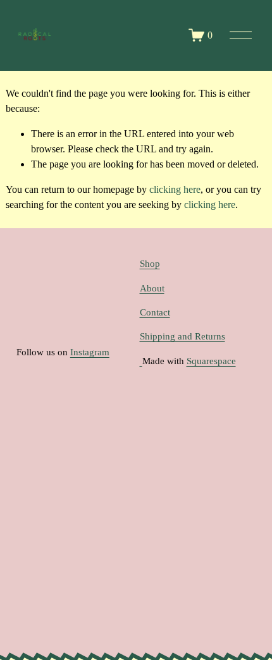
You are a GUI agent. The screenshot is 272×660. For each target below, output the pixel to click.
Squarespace (211, 361)
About (152, 288)
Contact (155, 312)
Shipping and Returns (182, 336)
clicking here (175, 189)
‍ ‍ (141, 361)
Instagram (89, 352)
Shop (150, 264)
